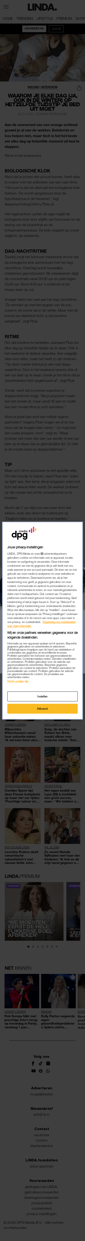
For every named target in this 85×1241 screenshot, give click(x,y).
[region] (42, 620)
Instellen (42, 696)
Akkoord (42, 708)
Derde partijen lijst (17, 681)
